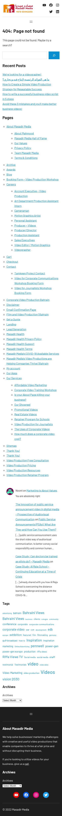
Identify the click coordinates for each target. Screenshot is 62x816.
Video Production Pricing (21, 465)
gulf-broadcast (10, 640)
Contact (11, 266)
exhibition (16, 634)
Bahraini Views (33, 613)
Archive (11, 164)
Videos (48, 672)
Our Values (20, 143)
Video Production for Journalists (33, 424)
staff (52, 657)
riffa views (42, 651)
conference (9, 624)
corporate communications (41, 624)
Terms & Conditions (26, 157)
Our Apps (11, 373)
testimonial (7, 664)
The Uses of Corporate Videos (32, 429)
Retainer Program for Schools (31, 419)
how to (22, 640)
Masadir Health (15, 334)
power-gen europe (12, 651)
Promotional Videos (26, 409)
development (41, 630)
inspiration (48, 640)
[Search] (54, 55)
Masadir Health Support (20, 343)
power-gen (51, 646)
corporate (23, 624)
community (53, 619)
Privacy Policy (22, 148)
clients (37, 619)
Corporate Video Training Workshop (35, 390)
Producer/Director (25, 230)
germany (52, 635)
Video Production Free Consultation (27, 460)
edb (50, 629)
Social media (30, 657)
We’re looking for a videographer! (21, 74)
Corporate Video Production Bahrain (27, 299)
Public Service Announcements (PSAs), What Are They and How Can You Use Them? (36, 524)
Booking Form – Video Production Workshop (32, 179)
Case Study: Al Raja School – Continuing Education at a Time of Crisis (36, 571)
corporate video (13, 629)
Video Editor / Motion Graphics (32, 245)
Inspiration (34, 640)
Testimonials (20, 664)
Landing (11, 324)
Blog (9, 174)
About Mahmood (24, 133)
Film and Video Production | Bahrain (27, 314)
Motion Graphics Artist (27, 215)
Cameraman (21, 210)
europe (5, 635)
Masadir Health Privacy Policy (23, 339)
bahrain (17, 612)
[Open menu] (31, 21)
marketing (7, 646)
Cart (9, 256)
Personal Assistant (25, 220)
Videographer (22, 249)
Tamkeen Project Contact (29, 273)
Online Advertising (22, 646)
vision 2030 (10, 679)
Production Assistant (26, 235)
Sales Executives (24, 240)
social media (42, 657)
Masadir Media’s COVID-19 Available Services (32, 353)
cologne (44, 619)
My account (13, 368)
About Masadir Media (18, 126)
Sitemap (11, 445)
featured (27, 635)
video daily (44, 664)
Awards (10, 169)
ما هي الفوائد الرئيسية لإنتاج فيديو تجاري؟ (25, 79)
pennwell (37, 646)
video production (31, 673)
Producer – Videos (25, 225)
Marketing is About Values (41, 490)
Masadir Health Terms (19, 348)
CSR (32, 630)
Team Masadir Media (26, 152)
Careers (11, 184)
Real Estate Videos (25, 414)
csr (27, 629)
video (33, 663)
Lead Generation (16, 329)
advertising (7, 613)
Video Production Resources (23, 470)
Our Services (14, 378)
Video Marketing (12, 672)
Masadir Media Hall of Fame (30, 138)
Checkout (12, 261)
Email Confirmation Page (21, 309)
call (27, 763)
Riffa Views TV (12, 657)
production (30, 651)
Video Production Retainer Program (27, 475)
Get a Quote (13, 319)
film (34, 635)
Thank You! (13, 450)
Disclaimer (12, 304)
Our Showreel (22, 404)
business (28, 619)
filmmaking (42, 635)
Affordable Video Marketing (30, 385)
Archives (7, 695)
